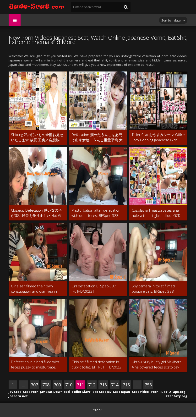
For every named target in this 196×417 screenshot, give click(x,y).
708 (45, 385)
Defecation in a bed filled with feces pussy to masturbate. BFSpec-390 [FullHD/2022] (35, 364)
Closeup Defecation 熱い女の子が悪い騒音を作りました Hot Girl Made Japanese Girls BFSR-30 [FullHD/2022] (37, 213)
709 (57, 385)
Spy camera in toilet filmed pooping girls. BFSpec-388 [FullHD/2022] (153, 289)
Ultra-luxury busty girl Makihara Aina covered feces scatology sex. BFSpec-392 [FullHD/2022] (157, 364)
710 (68, 385)
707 (34, 385)
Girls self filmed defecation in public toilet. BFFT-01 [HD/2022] (97, 364)
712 (91, 385)
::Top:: (97, 410)
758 (148, 385)
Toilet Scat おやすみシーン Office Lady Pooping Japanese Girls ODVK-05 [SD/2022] (158, 137)
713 (103, 385)
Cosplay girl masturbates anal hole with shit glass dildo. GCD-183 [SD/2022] (157, 213)
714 (114, 385)
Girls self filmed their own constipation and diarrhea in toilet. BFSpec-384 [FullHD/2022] (37, 289)
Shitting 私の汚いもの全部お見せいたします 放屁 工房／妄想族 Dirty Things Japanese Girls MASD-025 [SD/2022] (37, 137)
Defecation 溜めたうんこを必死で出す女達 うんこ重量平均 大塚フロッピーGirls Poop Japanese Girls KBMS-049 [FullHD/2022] (97, 137)
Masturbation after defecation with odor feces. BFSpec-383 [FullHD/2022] (95, 213)
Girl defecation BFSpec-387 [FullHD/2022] (93, 289)
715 (126, 385)
